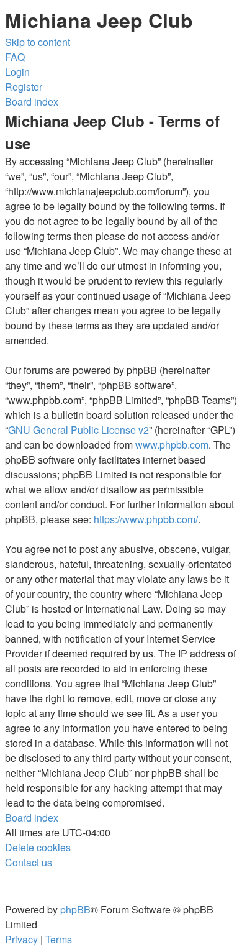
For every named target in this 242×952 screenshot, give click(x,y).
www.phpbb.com (171, 444)
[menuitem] (15, 57)
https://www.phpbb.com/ (146, 519)
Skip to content (37, 42)
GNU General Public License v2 (78, 430)
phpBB (75, 909)
